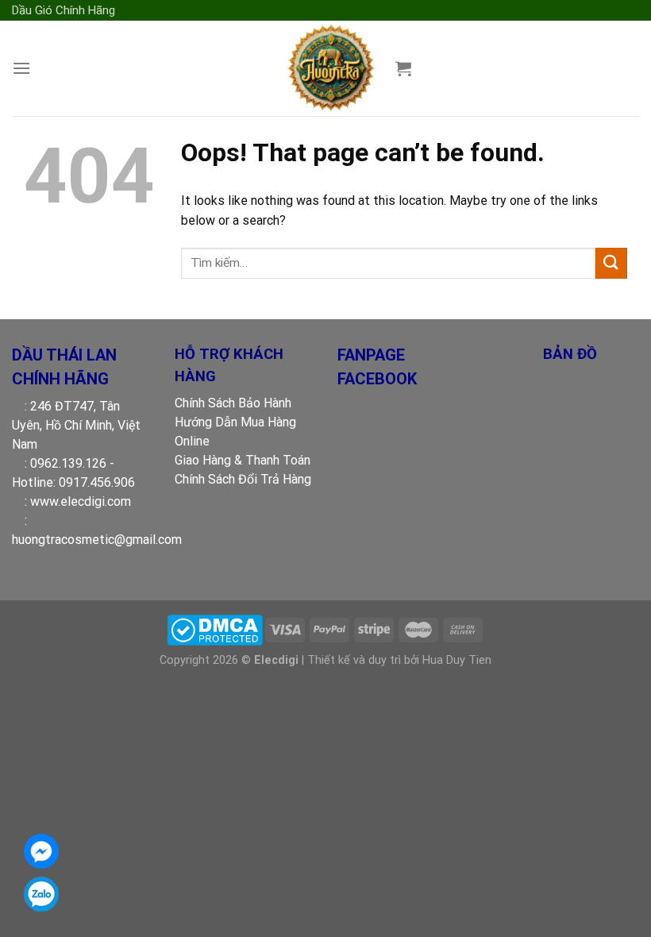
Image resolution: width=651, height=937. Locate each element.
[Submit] (611, 263)
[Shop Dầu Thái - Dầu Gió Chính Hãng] (329, 68)
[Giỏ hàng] (403, 68)
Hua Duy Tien (456, 660)
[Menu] (21, 67)
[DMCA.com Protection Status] (215, 629)
